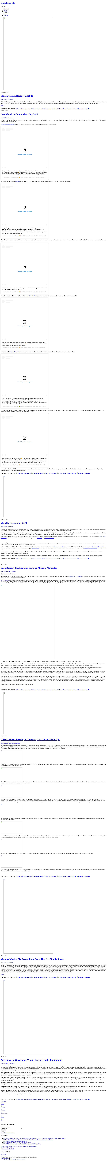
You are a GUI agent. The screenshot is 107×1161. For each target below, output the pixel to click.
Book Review (6, 571)
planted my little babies (14, 351)
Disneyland (6, 9)
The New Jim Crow (49, 538)
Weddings (5, 15)
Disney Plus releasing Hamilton (8, 124)
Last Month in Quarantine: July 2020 (19, 114)
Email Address (4, 1128)
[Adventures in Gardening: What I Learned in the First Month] (28, 1054)
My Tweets (3, 1154)
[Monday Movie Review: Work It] (28, 89)
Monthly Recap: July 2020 (14, 523)
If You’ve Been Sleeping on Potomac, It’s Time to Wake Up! (30, 739)
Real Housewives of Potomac (59, 546)
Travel (4, 14)
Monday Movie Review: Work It (17, 95)
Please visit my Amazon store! (7, 1132)
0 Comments (10, 99)
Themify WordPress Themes (18, 1159)
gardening (17, 181)
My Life (5, 117)
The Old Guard (35, 548)
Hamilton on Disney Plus (98, 546)
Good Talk (39, 538)
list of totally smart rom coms (90, 548)
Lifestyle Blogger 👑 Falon (17, 177)
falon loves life (5, 1158)
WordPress (8, 1159)
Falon (2, 99)
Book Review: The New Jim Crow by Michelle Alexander (29, 568)
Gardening (5, 1063)
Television (11, 743)
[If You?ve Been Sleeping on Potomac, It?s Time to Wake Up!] (34, 733)
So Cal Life (6, 12)
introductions (72, 576)
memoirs (80, 576)
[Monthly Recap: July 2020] (34, 517)
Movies (5, 11)
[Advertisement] (11, 1113)
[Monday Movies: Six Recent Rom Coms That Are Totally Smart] (28, 953)
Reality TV (6, 743)
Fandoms (5, 10)
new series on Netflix (31, 295)
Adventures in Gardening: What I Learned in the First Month (31, 1060)
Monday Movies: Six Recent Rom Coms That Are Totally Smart (32, 959)
